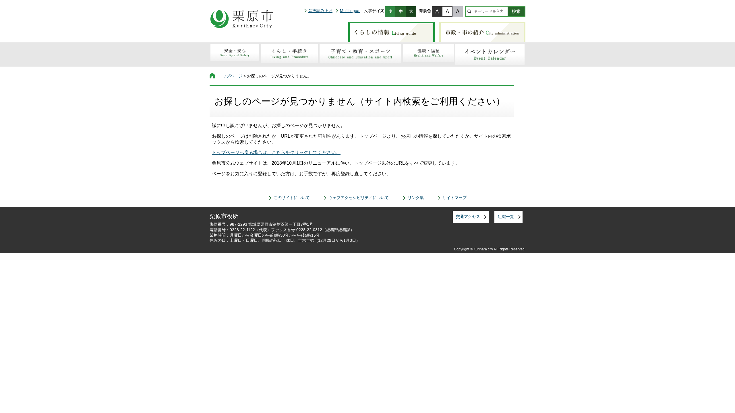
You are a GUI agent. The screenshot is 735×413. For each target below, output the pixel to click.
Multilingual (350, 10)
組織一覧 (506, 216)
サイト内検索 (469, 11)
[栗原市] (241, 19)
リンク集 (416, 197)
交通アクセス (468, 216)
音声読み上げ (320, 10)
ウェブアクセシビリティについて (358, 197)
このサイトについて (292, 197)
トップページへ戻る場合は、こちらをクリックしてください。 (276, 152)
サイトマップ (454, 197)
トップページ (230, 76)
